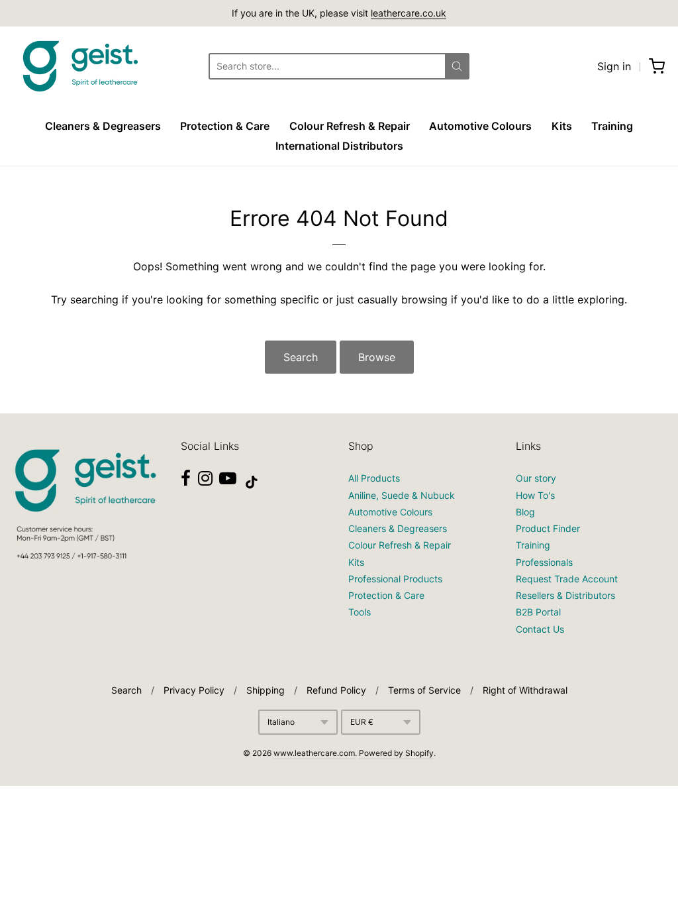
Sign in (614, 66)
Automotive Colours (480, 126)
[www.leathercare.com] (79, 66)
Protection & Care (224, 126)
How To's (535, 495)
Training (612, 126)
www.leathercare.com (314, 753)
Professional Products (395, 578)
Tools (359, 611)
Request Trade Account (567, 578)
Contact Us (540, 629)
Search (300, 357)
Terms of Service (424, 690)
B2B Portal (538, 611)
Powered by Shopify (396, 753)
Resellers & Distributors (565, 595)
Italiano (281, 722)
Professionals (544, 562)
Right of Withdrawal (525, 690)
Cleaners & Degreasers (103, 126)
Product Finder (548, 528)
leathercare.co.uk (408, 13)
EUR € (361, 722)
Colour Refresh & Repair (349, 126)
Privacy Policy (194, 690)
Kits (562, 126)
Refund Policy (336, 690)
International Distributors (339, 145)
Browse (376, 357)
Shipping (265, 690)
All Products (374, 478)
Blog (525, 511)
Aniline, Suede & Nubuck (401, 495)
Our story (536, 478)
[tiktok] (252, 482)
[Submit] (457, 66)
